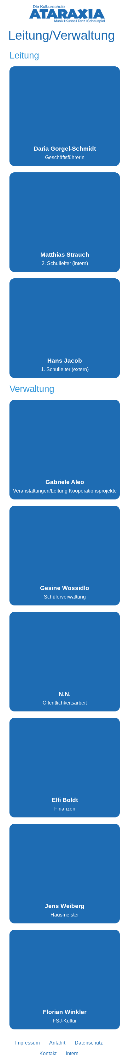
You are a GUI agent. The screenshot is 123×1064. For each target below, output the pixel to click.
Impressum (27, 1042)
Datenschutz (89, 1042)
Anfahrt (57, 1042)
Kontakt (47, 1053)
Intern (72, 1053)
